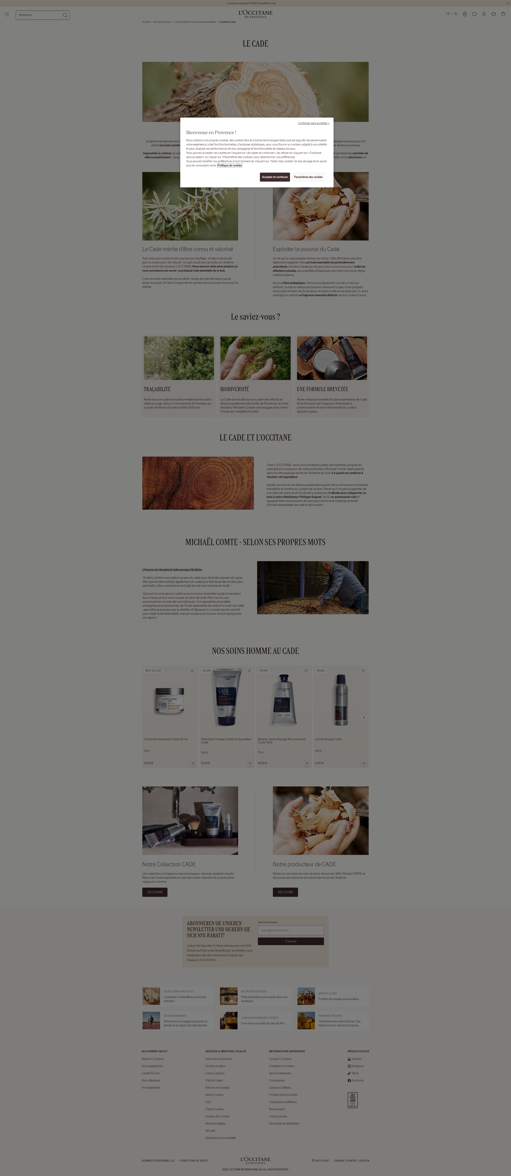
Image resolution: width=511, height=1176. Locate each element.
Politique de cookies (230, 165)
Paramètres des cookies (308, 177)
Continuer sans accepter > (314, 123)
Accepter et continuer (275, 177)
